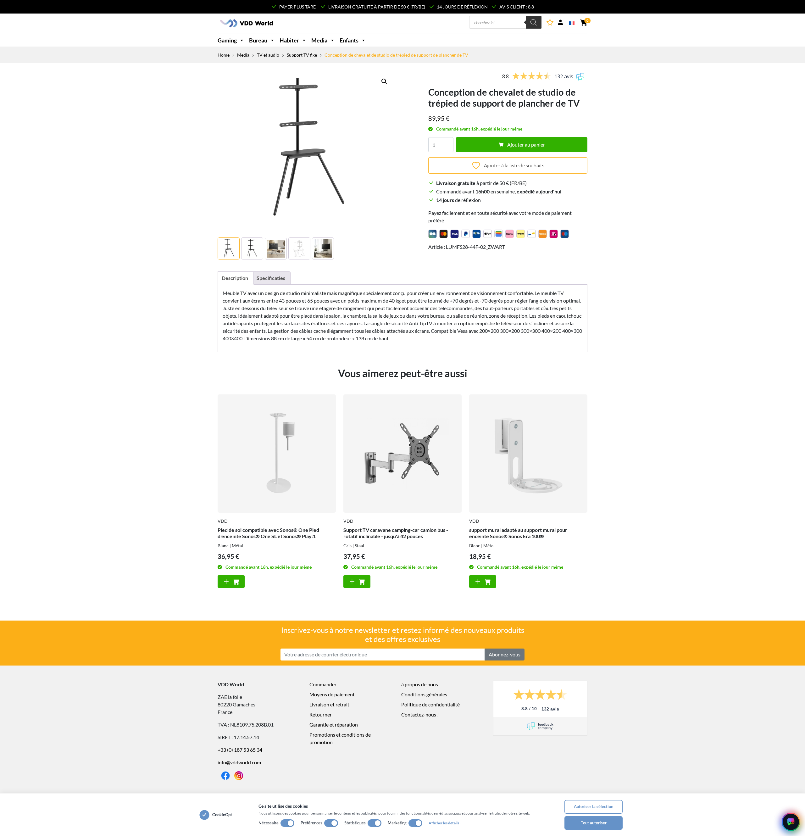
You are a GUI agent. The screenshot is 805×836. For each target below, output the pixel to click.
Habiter (289, 40)
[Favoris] (550, 23)
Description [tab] (235, 278)
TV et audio (268, 55)
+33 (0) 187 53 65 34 (240, 750)
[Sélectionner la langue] (572, 22)
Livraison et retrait (329, 704)
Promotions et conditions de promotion (340, 738)
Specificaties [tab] (271, 278)
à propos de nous (419, 684)
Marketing (397, 822)
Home (224, 55)
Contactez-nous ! (420, 714)
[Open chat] (791, 822)
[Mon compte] (560, 23)
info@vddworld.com (239, 762)
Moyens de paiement (332, 694)
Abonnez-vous (504, 654)
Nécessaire (268, 822)
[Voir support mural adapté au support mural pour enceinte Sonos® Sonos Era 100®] (528, 453)
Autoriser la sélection (593, 806)
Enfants (349, 40)
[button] (384, 81)
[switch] (287, 823)
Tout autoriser (594, 822)
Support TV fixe (302, 55)
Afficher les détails (445, 823)
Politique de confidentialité (430, 704)
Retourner (320, 714)
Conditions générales (424, 694)
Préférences (311, 822)
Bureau (258, 40)
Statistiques (355, 822)
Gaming (227, 40)
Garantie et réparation (333, 724)
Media (319, 40)
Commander (322, 684)
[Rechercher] (533, 22)
